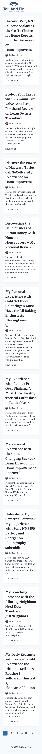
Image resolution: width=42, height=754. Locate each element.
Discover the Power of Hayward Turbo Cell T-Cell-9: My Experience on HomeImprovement (20, 172)
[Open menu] (37, 6)
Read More (11, 81)
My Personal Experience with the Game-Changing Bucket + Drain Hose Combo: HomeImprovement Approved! (20, 458)
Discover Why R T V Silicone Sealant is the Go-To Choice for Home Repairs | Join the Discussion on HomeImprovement (21, 35)
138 (26, 733)
